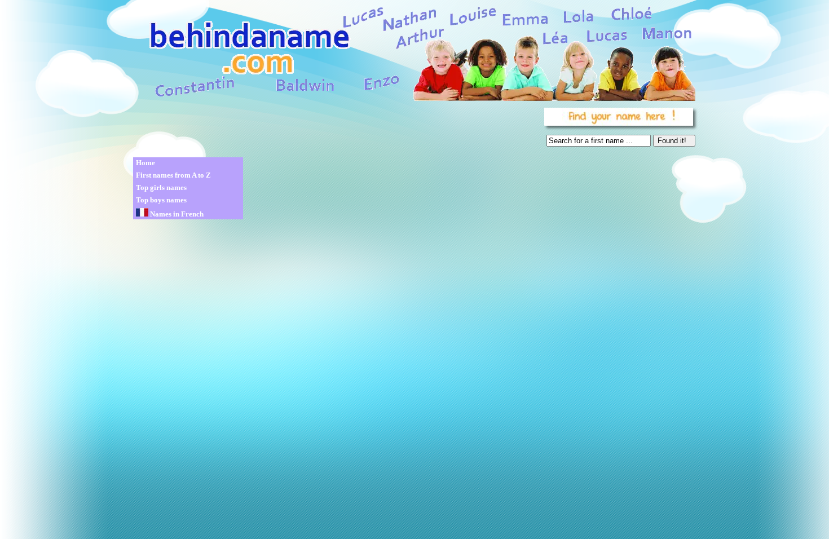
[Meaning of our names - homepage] (413, 51)
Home (145, 162)
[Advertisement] (336, 129)
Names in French (176, 214)
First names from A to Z (173, 175)
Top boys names (161, 200)
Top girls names (161, 187)
